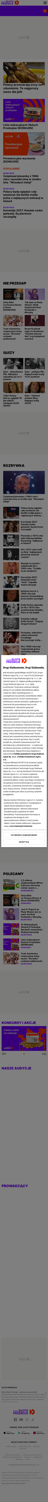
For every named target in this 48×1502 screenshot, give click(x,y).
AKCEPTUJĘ (24, 842)
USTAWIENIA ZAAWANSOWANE (24, 835)
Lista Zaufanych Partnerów (20, 826)
